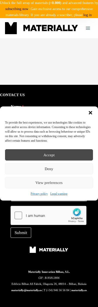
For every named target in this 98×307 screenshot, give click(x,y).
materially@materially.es (26, 290)
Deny (49, 169)
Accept (49, 155)
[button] (90, 112)
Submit (21, 232)
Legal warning (58, 194)
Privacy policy (39, 194)
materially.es (79, 290)
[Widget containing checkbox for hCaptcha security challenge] (48, 215)
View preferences (49, 182)
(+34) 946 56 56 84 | (58, 290)
